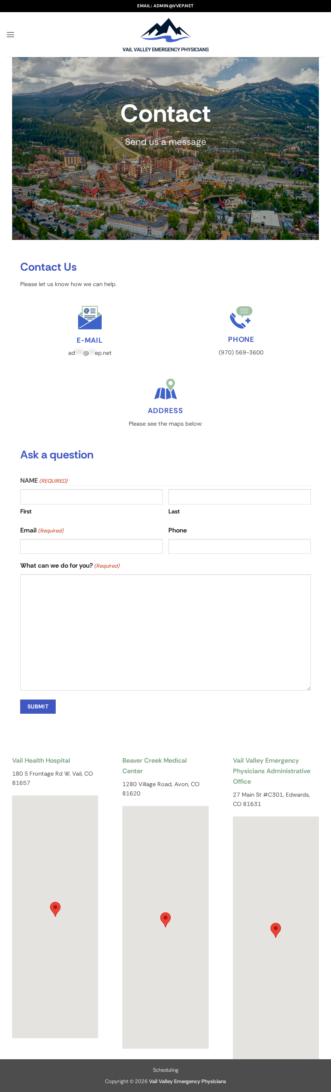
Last (174, 511)
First (25, 511)
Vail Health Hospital (41, 760)
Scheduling (165, 1070)
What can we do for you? (69, 565)
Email (41, 530)
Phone (177, 530)
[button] (10, 34)
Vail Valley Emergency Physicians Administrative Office (271, 771)
